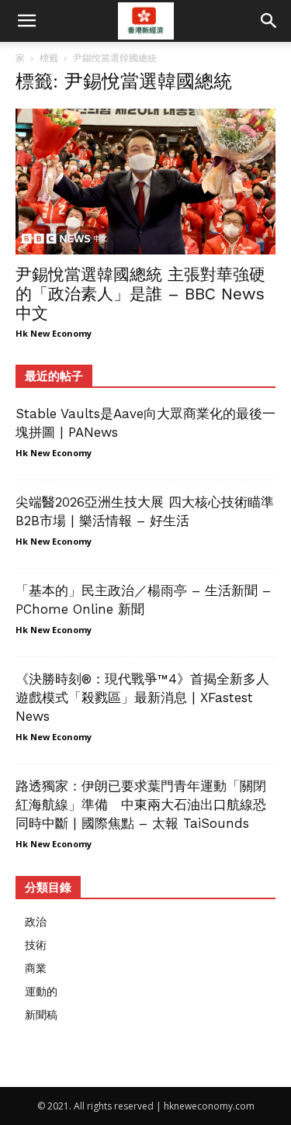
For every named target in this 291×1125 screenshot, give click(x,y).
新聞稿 (41, 1014)
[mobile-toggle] (26, 21)
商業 (36, 968)
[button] (269, 21)
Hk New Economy (54, 333)
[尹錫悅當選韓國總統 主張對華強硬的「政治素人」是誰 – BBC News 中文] (145, 181)
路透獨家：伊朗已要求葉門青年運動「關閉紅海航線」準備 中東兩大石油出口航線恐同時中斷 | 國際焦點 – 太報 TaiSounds (141, 804)
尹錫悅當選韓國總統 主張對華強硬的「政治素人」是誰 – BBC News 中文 (140, 294)
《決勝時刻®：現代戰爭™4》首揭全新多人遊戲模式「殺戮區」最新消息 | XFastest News (142, 697)
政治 (36, 921)
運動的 (41, 991)
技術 (36, 944)
